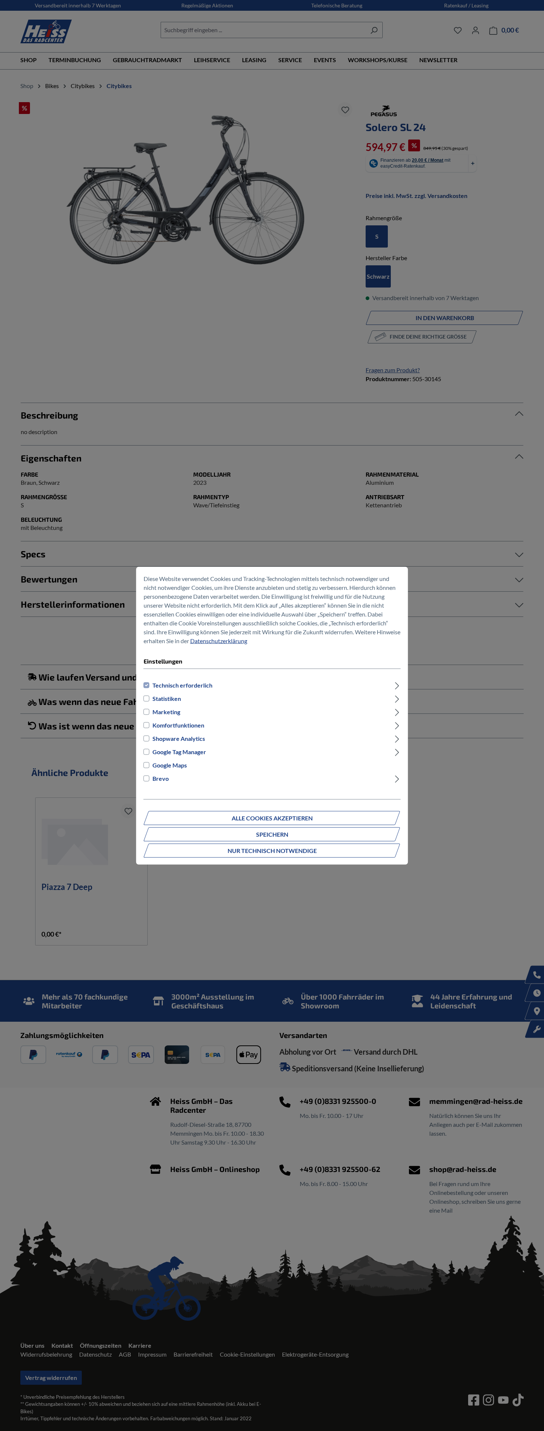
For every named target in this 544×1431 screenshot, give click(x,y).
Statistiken (166, 698)
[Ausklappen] (396, 685)
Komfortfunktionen (178, 724)
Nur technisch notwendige (272, 850)
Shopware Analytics (178, 738)
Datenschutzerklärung (218, 640)
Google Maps (169, 764)
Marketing (166, 711)
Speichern (272, 833)
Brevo (160, 778)
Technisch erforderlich (182, 684)
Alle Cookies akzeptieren (272, 817)
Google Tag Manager (179, 751)
